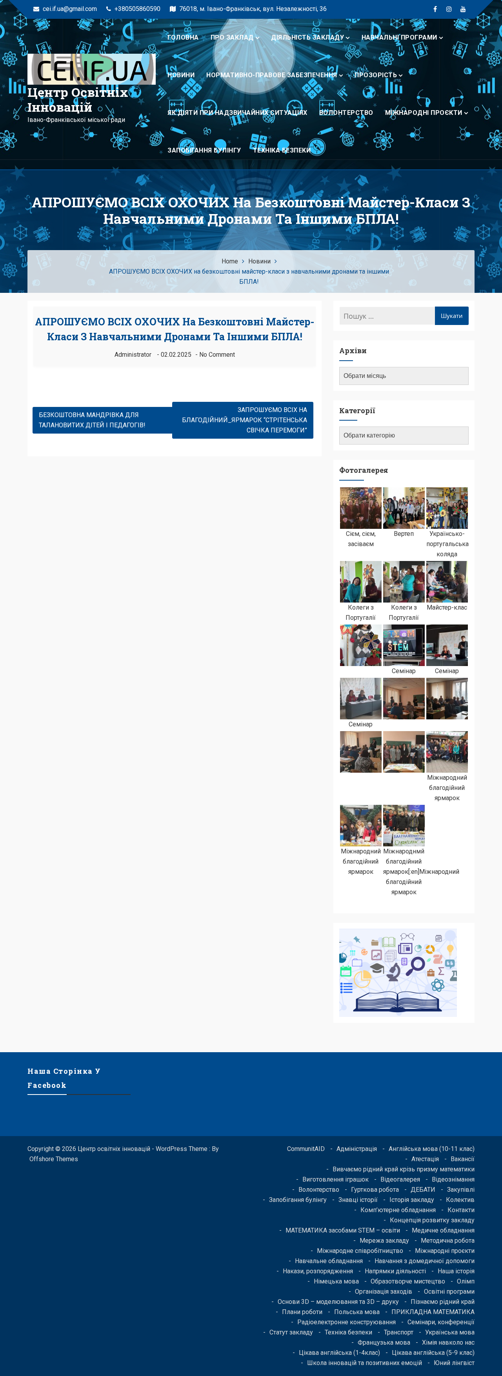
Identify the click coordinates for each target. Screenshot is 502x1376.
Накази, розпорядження (318, 1271)
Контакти (461, 1210)
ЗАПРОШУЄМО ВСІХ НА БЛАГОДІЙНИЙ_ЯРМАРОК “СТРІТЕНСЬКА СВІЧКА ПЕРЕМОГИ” (244, 420)
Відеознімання (453, 1179)
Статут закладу (291, 1332)
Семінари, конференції (441, 1322)
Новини (181, 75)
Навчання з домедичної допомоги (425, 1261)
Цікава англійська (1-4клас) (339, 1352)
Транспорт (398, 1332)
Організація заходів (383, 1291)
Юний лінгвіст (454, 1363)
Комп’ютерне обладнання (398, 1210)
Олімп (466, 1281)
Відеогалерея (400, 1179)
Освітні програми (449, 1291)
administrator (133, 354)
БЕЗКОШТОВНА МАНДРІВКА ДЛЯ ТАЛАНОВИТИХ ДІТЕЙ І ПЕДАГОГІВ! (92, 420)
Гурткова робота (375, 1189)
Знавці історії (358, 1200)
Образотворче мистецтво (408, 1281)
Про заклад (232, 37)
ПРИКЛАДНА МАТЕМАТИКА (433, 1312)
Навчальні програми (399, 37)
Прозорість (376, 75)
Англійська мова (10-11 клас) (432, 1149)
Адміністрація (356, 1149)
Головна (183, 37)
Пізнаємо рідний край (443, 1301)
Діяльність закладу (307, 37)
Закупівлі (461, 1189)
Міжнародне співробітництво (360, 1250)
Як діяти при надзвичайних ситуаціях (237, 112)
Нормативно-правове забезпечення (271, 75)
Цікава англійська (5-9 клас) (433, 1352)
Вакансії (463, 1159)
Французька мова (384, 1342)
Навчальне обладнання (329, 1261)
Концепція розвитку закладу (432, 1220)
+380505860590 (136, 9)
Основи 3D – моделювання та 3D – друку (338, 1301)
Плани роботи (302, 1312)
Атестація (425, 1159)
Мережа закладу (384, 1240)
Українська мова (450, 1332)
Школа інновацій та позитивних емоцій (364, 1363)
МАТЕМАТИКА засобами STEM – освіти (343, 1230)
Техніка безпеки (282, 150)
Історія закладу (411, 1200)
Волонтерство (346, 112)
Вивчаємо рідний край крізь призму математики (404, 1169)
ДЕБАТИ (423, 1189)
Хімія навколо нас (448, 1342)
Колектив (460, 1200)
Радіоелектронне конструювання (346, 1322)
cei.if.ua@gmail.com (69, 9)
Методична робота (448, 1240)
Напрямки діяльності (395, 1271)
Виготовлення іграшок (335, 1179)
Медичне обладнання (443, 1230)
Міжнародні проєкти (423, 112)
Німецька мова (336, 1281)
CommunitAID (306, 1149)
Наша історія (456, 1271)
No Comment (217, 354)
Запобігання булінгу (204, 150)
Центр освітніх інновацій (77, 99)
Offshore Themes (53, 1159)
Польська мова (357, 1312)
